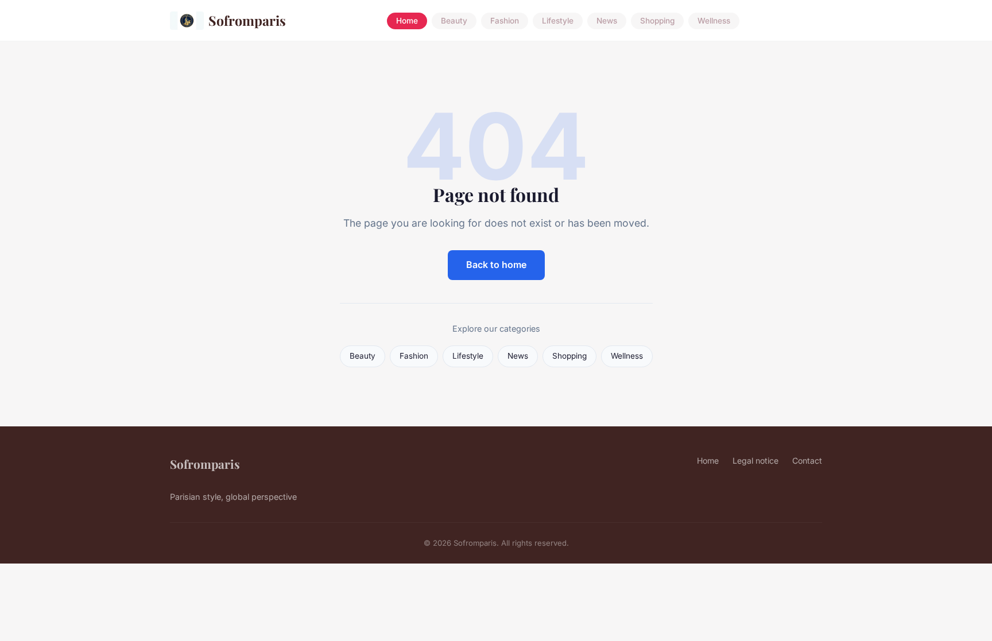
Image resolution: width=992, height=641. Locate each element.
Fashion (504, 20)
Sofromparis (247, 20)
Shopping (657, 20)
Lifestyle (558, 20)
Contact (807, 460)
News (606, 20)
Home (407, 20)
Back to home (496, 264)
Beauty (454, 20)
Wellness (714, 20)
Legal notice (755, 460)
